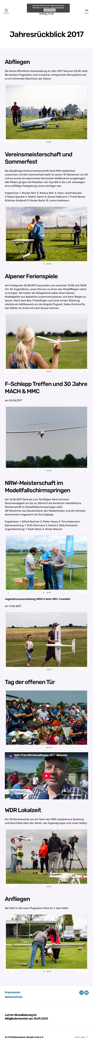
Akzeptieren (49, 10)
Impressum (12, 992)
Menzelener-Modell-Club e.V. (28, 1037)
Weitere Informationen (57, 8)
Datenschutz (14, 997)
